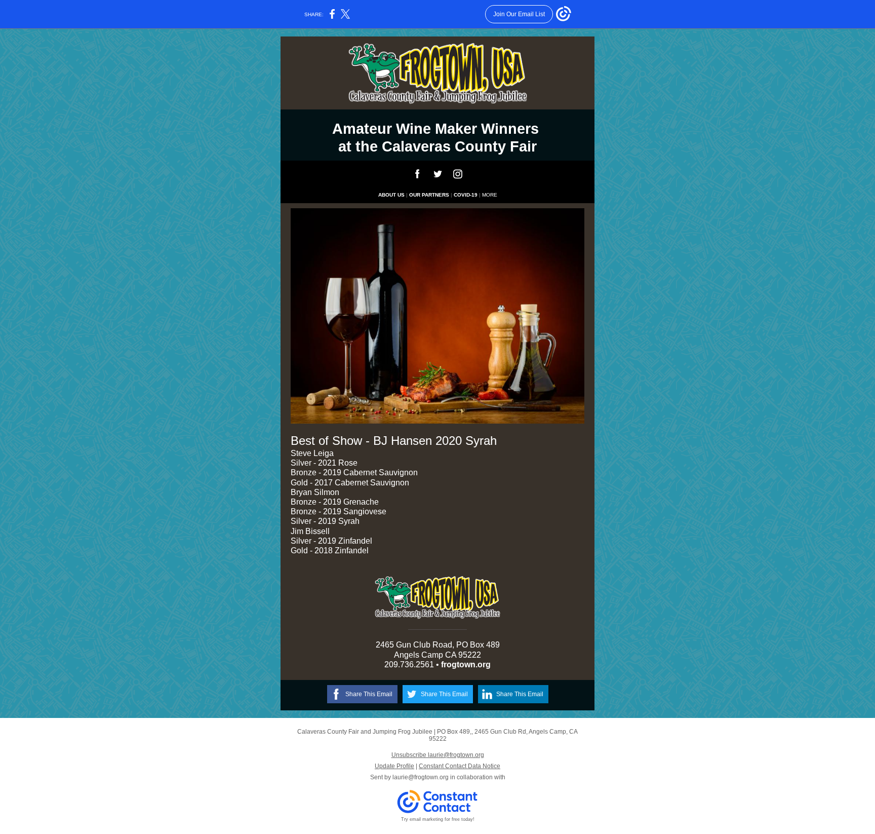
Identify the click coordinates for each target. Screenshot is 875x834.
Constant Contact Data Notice (459, 766)
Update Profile (394, 766)
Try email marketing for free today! (437, 819)
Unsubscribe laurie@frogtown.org (437, 755)
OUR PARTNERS (429, 195)
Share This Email (368, 694)
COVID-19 (466, 195)
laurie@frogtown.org (420, 777)
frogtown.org (466, 664)
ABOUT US (391, 195)
